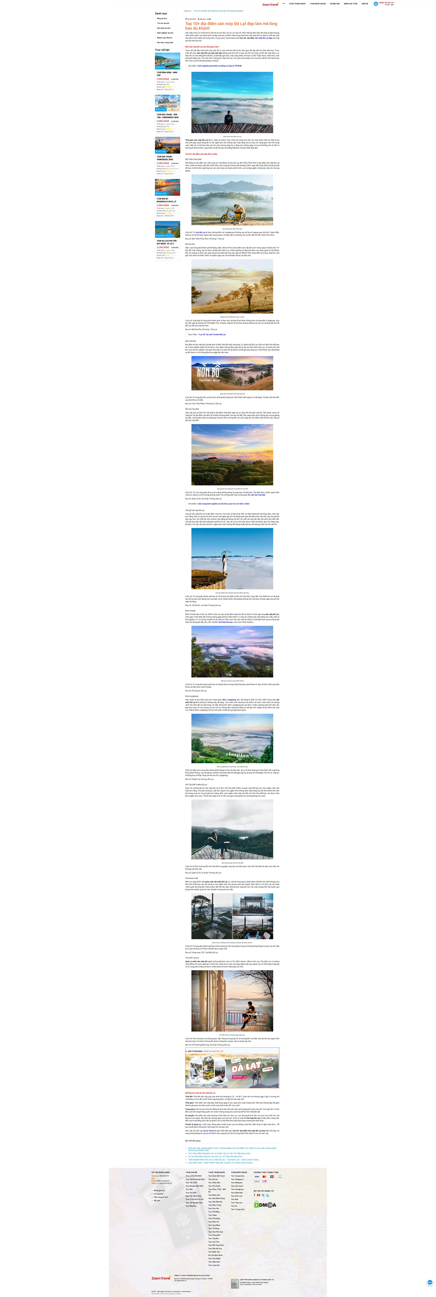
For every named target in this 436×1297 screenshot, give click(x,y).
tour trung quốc (238, 1209)
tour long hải (214, 1265)
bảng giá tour (350, 4)
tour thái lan (236, 1203)
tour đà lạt (213, 1179)
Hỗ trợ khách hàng (161, 1172)
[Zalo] (267, 1195)
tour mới (189, 1189)
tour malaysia (236, 1183)
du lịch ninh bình (215, 1255)
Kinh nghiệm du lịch (165, 33)
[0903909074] (430, 1282)
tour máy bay (191, 1206)
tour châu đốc (214, 1183)
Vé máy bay (158, 1194)
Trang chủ (187, 11)
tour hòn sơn (213, 1242)
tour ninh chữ (214, 1195)
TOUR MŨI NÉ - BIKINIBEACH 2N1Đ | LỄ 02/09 (166, 202)
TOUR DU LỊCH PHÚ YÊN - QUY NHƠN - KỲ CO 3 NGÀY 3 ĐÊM (167, 244)
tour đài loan (236, 1196)
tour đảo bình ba (215, 1202)
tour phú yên (213, 1208)
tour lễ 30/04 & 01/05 (195, 1199)
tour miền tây (214, 1252)
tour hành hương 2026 (195, 1179)
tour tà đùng (213, 1228)
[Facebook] (254, 1195)
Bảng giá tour (159, 1190)
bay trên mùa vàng (193, 1196)
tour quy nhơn (214, 1225)
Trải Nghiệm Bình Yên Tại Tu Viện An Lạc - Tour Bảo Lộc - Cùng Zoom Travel (223, 1160)
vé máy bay (335, 4)
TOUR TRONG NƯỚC (297, 4)
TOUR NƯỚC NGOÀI (318, 4)
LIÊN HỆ (365, 4)
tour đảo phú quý (215, 1232)
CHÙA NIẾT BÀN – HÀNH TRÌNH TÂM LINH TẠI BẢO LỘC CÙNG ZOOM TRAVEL (220, 1163)
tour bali (234, 1199)
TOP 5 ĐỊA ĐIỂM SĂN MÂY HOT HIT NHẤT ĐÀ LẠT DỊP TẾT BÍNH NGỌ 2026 (219, 1153)
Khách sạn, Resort (164, 38)
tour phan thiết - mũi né (217, 1190)
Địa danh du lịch (163, 28)
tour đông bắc (214, 1235)
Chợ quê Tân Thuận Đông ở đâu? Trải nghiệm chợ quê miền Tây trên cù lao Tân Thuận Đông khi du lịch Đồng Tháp (232, 1149)
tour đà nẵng (213, 1212)
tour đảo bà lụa (215, 1249)
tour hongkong (237, 1189)
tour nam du (213, 1222)
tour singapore (237, 1179)
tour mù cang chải (216, 1245)
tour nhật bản (237, 1193)
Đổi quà (157, 1201)
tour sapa (212, 1215)
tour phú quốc (214, 1186)
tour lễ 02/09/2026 (194, 1176)
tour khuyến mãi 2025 (194, 1186)
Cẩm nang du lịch (161, 1197)
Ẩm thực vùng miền (165, 43)
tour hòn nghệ (214, 1259)
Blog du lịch (162, 18)
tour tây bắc (213, 1238)
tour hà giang (214, 1218)
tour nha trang (214, 1205)
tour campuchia (237, 1176)
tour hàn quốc (237, 1186)
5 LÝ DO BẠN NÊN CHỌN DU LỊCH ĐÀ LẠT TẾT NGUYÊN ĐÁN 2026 (215, 1157)
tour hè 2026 (191, 1193)
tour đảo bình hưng (216, 1198)
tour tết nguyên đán (194, 1203)
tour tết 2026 (191, 1183)
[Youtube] (258, 1195)
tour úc (234, 1206)
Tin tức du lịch (163, 23)
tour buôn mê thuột (216, 1176)
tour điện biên (214, 1262)
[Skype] (263, 1195)
